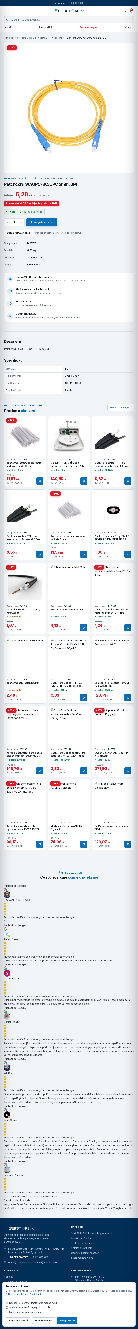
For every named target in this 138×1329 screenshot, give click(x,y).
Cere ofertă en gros (18, 233)
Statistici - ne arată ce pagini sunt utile (29, 1307)
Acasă (7, 27)
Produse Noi (45, 27)
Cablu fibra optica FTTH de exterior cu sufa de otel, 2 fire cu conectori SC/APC (113, 466)
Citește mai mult (122, 1208)
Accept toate (67, 1320)
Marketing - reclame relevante (25, 1312)
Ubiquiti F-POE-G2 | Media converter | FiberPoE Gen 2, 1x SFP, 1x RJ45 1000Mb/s (67, 466)
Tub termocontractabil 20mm (23, 683)
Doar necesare (44, 1320)
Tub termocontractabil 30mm (67, 609)
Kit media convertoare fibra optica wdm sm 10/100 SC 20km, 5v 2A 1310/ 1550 (24, 829)
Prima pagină (11, 37)
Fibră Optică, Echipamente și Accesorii (41, 37)
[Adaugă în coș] (39, 481)
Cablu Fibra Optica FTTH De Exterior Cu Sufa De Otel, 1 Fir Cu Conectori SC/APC (69, 686)
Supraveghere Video (82, 1257)
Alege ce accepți (18, 1320)
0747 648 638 (47, 317)
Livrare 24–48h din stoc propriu (33, 277)
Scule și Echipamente (82, 1243)
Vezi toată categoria (120, 407)
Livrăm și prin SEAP (26, 314)
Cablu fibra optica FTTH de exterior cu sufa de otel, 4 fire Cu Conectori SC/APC (25, 539)
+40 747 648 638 (39, 1257)
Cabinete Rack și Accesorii (85, 1253)
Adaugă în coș (40, 222)
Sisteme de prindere (81, 1248)
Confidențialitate (38, 1294)
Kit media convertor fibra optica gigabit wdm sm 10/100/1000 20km (24, 755)
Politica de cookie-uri (17, 1294)
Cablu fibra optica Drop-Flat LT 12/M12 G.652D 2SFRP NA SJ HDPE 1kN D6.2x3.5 (112, 539)
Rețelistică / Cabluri (81, 1238)
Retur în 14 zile (23, 301)
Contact (129, 27)
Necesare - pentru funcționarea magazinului (33, 1302)
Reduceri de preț (88, 27)
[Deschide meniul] (7, 11)
